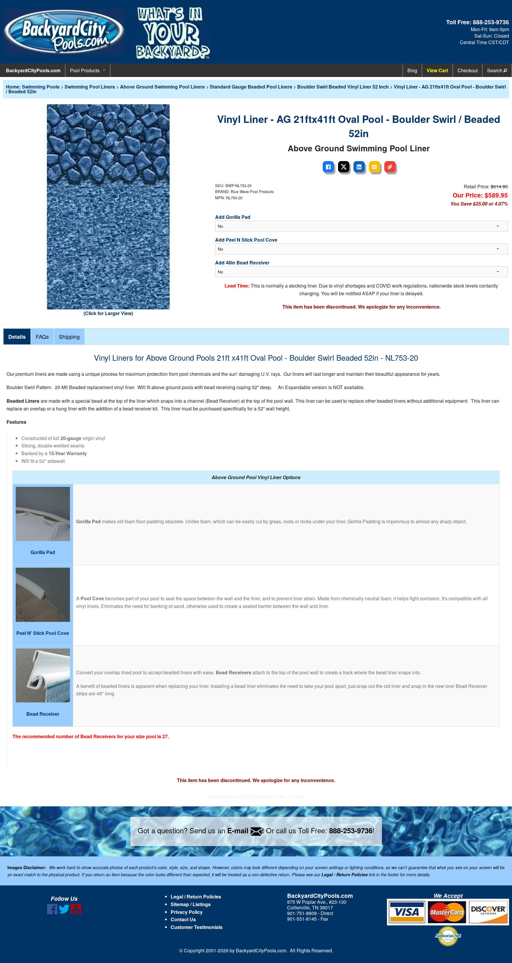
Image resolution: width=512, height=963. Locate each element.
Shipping (69, 336)
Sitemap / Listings (191, 904)
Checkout (467, 70)
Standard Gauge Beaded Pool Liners (251, 86)
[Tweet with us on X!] (64, 912)
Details (17, 336)
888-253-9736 (491, 22)
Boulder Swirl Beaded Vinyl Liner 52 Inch (343, 86)
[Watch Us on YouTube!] (76, 912)
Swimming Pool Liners (90, 86)
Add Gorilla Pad (232, 217)
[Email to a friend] (374, 166)
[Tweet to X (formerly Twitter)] (343, 166)
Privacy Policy (187, 912)
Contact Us (183, 919)
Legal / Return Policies (196, 896)
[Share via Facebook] (328, 166)
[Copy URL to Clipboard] (390, 166)
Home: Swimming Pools (33, 86)
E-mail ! (245, 830)
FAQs (42, 336)
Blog (412, 70)
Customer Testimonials (197, 927)
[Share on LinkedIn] (359, 166)
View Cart (437, 70)
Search (495, 70)
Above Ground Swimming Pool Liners (162, 86)
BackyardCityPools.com (33, 70)
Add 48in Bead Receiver (242, 262)
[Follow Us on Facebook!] (52, 912)
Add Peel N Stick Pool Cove (246, 239)
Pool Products (85, 70)
